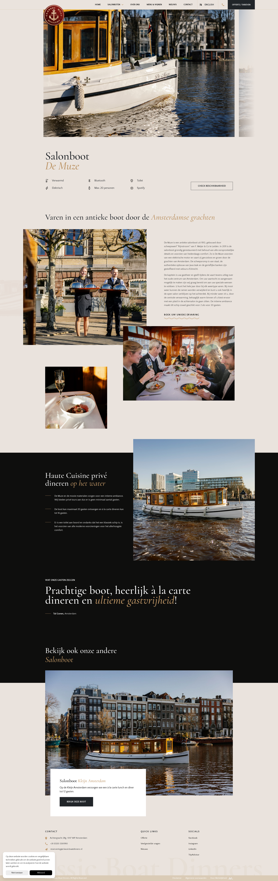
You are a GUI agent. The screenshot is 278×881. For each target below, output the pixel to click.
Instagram (193, 843)
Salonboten (114, 4)
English (209, 4)
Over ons (135, 4)
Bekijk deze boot (76, 801)
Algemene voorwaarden (195, 878)
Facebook (193, 838)
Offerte (144, 838)
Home (98, 4)
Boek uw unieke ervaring (181, 314)
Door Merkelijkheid (218, 878)
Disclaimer (177, 878)
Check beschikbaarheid (212, 186)
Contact (188, 4)
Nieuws (173, 4)
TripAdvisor (194, 854)
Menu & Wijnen (154, 4)
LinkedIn (192, 849)
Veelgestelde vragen (150, 843)
